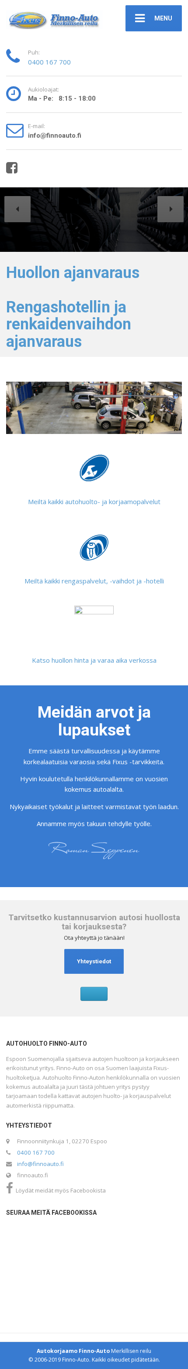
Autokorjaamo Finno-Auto (73, 1351)
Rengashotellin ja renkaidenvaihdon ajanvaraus (68, 324)
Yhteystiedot (94, 961)
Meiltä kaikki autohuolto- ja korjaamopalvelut (94, 501)
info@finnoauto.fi (40, 1164)
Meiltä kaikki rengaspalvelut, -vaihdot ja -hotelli (94, 580)
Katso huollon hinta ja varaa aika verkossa (94, 660)
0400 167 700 (49, 62)
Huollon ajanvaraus (72, 273)
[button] (17, 209)
